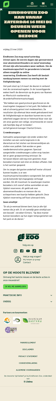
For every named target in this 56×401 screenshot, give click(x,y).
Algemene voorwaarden (28, 370)
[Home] (6, 4)
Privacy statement (28, 356)
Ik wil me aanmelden (15, 286)
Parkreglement (28, 343)
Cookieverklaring (28, 363)
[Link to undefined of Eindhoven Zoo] (15, 251)
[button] (52, 4)
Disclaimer (28, 349)
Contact (27, 262)
